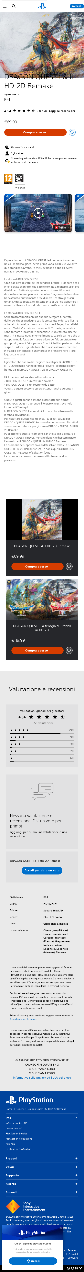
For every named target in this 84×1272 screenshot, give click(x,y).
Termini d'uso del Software (73, 1254)
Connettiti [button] (12, 1192)
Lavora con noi (14, 1128)
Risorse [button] (11, 1184)
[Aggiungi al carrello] (35, 132)
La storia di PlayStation (18, 1149)
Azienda (10, 1144)
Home (9, 1109)
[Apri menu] (4, 6)
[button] (38, 213)
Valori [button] (10, 1167)
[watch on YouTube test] (61, 227)
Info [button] (8, 1118)
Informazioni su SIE (16, 1123)
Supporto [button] (12, 1175)
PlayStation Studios (16, 1133)
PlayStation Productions (19, 1138)
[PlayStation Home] (42, 6)
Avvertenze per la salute (23, 1019)
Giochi (20, 1109)
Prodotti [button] (11, 1158)
